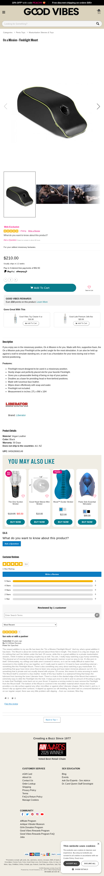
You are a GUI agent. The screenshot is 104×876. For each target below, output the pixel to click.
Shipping (26, 787)
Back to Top (51, 720)
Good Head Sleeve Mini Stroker (39, 503)
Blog (64, 774)
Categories (7, 32)
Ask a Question (10, 240)
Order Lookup (28, 783)
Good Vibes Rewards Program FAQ (37, 833)
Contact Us (27, 780)
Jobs (22, 837)
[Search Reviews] (97, 615)
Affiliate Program (28, 820)
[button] (3, 12)
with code (29, 2)
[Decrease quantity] (5, 280)
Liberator (21, 415)
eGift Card (27, 774)
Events (65, 777)
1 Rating (23, 231)
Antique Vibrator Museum (32, 824)
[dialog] (81, 857)
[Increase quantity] (15, 280)
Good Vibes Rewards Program (34, 830)
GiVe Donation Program (31, 827)
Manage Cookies (30, 800)
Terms (25, 793)
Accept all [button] (71, 863)
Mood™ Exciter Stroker (63, 502)
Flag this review (11, 704)
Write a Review (34, 231)
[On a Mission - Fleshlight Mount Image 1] (52, 106)
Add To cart (41, 287)
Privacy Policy (29, 790)
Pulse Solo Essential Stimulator (87, 503)
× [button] (98, 844)
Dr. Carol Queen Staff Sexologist (77, 783)
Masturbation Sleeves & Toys (41, 32)
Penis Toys (20, 32)
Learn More (42, 302)
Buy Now (15, 522)
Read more (79, 858)
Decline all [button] (89, 863)
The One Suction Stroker (15, 503)
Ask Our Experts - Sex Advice (76, 780)
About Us (26, 777)
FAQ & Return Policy (32, 796)
